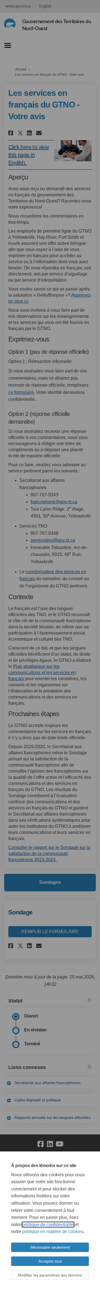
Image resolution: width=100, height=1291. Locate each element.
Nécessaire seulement (50, 1247)
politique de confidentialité (48, 1224)
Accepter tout (50, 1261)
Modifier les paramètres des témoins (50, 1275)
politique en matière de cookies (53, 1231)
